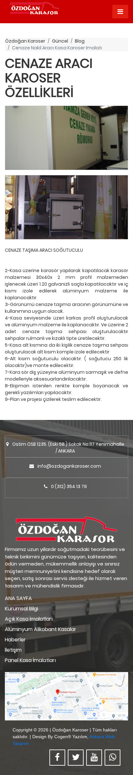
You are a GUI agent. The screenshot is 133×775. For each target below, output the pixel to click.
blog (80, 41)
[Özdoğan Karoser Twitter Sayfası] (76, 758)
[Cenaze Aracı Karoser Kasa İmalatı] (66, 138)
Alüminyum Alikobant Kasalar (40, 629)
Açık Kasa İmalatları (29, 619)
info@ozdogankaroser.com (69, 466)
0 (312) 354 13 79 (69, 486)
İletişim (13, 650)
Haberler (15, 639)
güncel (60, 41)
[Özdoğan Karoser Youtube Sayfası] (94, 758)
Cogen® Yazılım (70, 736)
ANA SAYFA (18, 598)
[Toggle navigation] (120, 11)
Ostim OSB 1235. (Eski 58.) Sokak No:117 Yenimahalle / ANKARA (68, 447)
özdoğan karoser (25, 41)
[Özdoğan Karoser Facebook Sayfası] (57, 758)
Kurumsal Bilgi (21, 608)
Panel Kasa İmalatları (30, 660)
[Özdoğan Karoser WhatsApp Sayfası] (112, 758)
